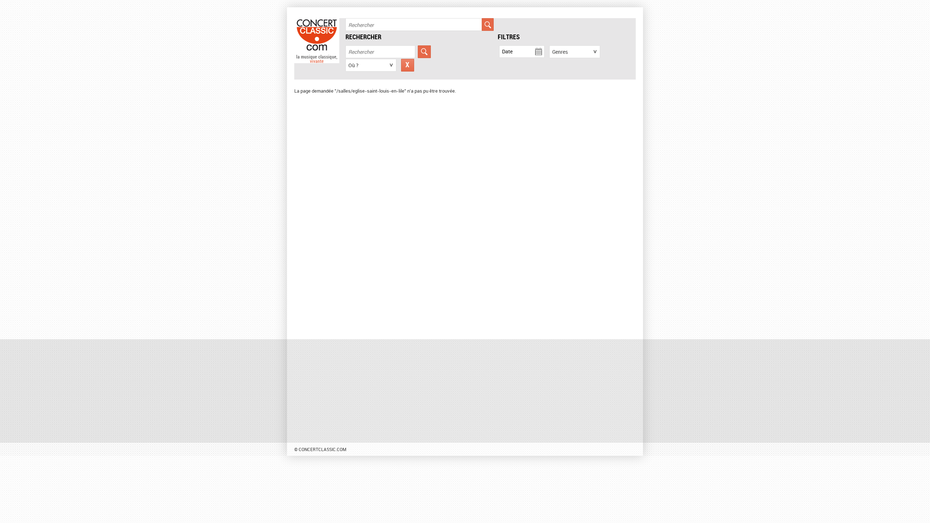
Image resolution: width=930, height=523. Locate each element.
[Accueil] (316, 61)
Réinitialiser (407, 65)
